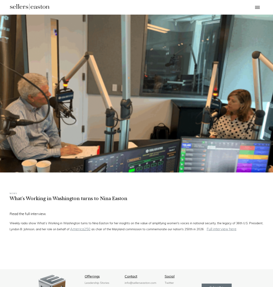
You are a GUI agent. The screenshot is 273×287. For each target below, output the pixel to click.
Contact (131, 276)
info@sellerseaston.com (140, 283)
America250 (80, 229)
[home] (30, 7)
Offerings (92, 276)
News (13, 193)
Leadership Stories (97, 283)
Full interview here (221, 229)
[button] (257, 7)
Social (170, 276)
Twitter (169, 283)
